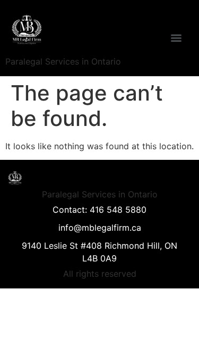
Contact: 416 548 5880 (99, 209)
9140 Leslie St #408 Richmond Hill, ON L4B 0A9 (99, 252)
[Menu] (176, 38)
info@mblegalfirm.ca (99, 227)
